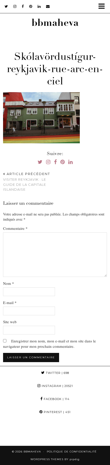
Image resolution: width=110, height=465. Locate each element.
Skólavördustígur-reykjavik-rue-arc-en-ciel (55, 69)
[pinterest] (30, 6)
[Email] (48, 6)
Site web (10, 321)
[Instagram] (14, 432)
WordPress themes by (55, 459)
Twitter (57, 373)
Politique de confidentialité (72, 451)
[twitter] (6, 6)
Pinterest (57, 412)
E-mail (10, 302)
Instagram (57, 386)
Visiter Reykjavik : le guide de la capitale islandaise (26, 182)
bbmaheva (55, 24)
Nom (8, 283)
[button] (103, 6)
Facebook (56, 399)
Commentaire (15, 228)
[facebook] (23, 6)
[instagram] (15, 6)
